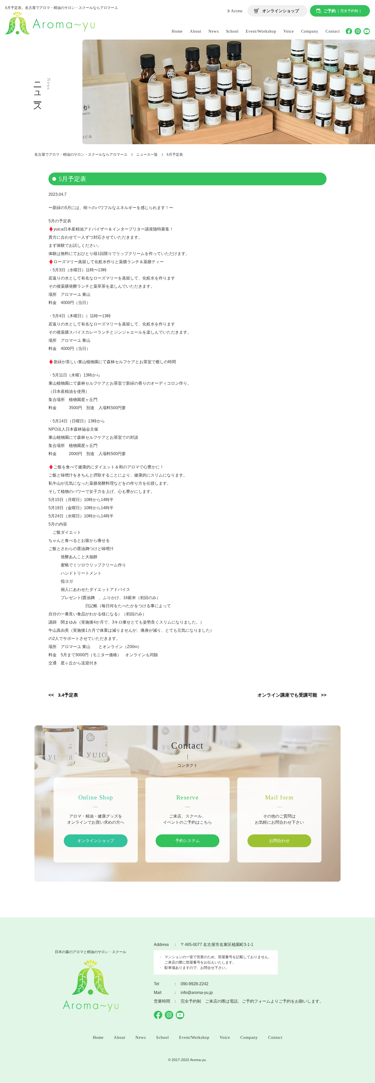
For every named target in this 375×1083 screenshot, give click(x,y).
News (213, 31)
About (195, 31)
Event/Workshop (261, 31)
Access (236, 11)
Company (310, 31)
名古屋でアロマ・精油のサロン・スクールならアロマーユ (80, 154)
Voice (288, 31)
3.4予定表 (68, 695)
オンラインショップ (280, 11)
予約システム (187, 840)
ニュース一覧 (147, 154)
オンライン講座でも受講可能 (287, 695)
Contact (333, 31)
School (232, 31)
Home (177, 31)
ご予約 (343, 11)
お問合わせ (279, 840)
